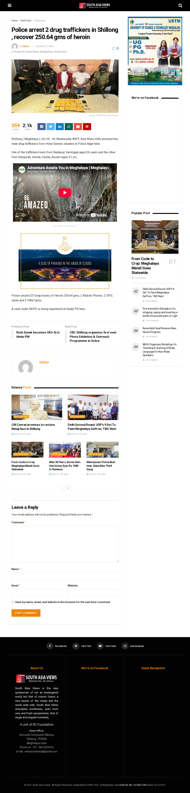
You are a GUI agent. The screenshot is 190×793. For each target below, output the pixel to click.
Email (16, 585)
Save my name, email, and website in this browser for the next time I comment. (63, 602)
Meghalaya (40, 20)
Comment (19, 522)
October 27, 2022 (44, 46)
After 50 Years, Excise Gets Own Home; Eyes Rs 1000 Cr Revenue (64, 466)
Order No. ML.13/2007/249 (132, 785)
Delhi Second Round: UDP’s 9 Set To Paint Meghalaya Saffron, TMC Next (158, 293)
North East (26, 20)
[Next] (68, 488)
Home (15, 20)
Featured (19, 51)
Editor (26, 46)
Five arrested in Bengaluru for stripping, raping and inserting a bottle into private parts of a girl (160, 312)
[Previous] (62, 488)
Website (73, 585)
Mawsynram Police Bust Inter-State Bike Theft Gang (100, 466)
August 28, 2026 (21, 474)
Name (16, 569)
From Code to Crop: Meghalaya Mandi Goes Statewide (25, 466)
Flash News (32, 51)
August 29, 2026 (21, 434)
